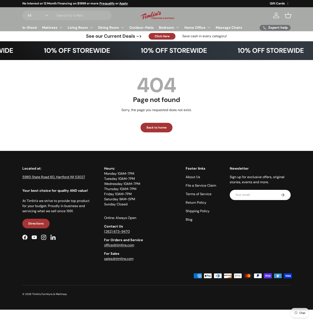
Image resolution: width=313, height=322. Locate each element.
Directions (36, 223)
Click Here (162, 36)
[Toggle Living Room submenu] (91, 27)
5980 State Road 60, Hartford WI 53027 (53, 177)
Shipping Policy (198, 211)
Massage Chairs (229, 27)
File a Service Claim (201, 185)
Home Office (194, 27)
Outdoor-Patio (141, 27)
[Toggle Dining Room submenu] (122, 27)
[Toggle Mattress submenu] (60, 27)
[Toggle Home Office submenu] (208, 27)
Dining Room (108, 27)
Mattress (49, 27)
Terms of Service (198, 194)
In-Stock (29, 27)
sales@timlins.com (119, 258)
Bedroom (166, 27)
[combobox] (67, 15)
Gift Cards (277, 3)
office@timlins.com (119, 245)
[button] (288, 15)
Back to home (156, 127)
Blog (189, 219)
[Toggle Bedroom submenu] (177, 27)
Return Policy (196, 202)
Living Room (78, 27)
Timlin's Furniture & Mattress (49, 294)
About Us (193, 177)
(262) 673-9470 (117, 231)
